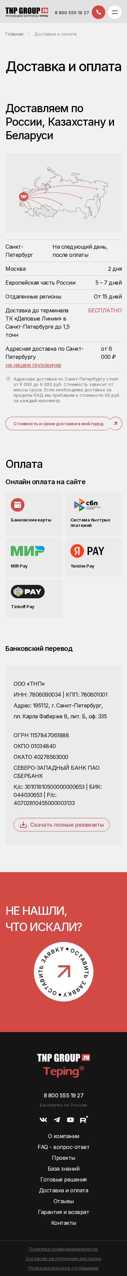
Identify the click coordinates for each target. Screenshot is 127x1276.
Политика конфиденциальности (63, 1249)
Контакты (63, 1222)
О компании (63, 1136)
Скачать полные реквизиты (67, 824)
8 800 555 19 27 (72, 12)
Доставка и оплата (63, 1190)
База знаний (64, 1168)
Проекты (63, 1157)
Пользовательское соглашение (63, 1268)
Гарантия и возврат (63, 1212)
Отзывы (64, 1201)
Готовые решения (63, 1179)
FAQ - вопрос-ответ (63, 1147)
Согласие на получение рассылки (63, 1258)
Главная (14, 34)
